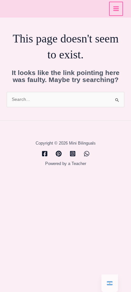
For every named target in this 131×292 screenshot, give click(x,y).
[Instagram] (73, 154)
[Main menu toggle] (116, 9)
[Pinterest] (59, 154)
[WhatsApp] (87, 154)
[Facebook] (45, 154)
